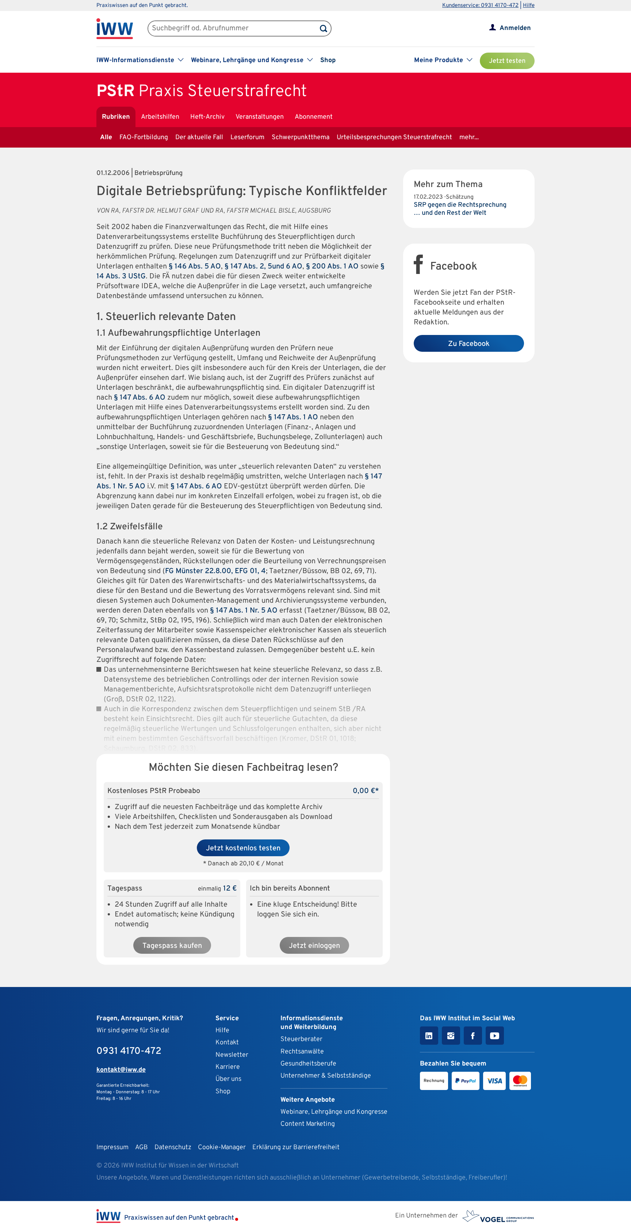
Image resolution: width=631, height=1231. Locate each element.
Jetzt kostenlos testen (243, 848)
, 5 (268, 266)
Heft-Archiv (207, 117)
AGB (141, 1147)
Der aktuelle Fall (199, 137)
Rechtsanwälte (302, 1052)
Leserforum (247, 137)
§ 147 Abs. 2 (244, 266)
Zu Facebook (469, 344)
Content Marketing (307, 1124)
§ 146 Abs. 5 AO (195, 266)
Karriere (227, 1067)
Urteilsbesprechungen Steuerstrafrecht (394, 137)
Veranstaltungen (260, 117)
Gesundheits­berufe (308, 1064)
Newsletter (231, 1055)
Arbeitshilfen (160, 117)
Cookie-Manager (222, 1147)
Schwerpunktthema (300, 137)
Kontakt (227, 1042)
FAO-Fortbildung (143, 137)
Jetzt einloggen (314, 946)
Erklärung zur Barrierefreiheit (296, 1147)
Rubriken (116, 117)
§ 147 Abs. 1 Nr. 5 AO (244, 611)
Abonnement (314, 117)
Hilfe (529, 5)
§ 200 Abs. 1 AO (332, 266)
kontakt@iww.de (121, 1070)
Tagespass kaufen (172, 946)
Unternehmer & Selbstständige (325, 1076)
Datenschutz (172, 1147)
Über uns (228, 1079)
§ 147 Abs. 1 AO (293, 417)
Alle (106, 137)
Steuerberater (301, 1039)
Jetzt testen (507, 61)
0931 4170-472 (128, 1051)
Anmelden (515, 28)
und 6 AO (287, 266)
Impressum (112, 1147)
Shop (328, 60)
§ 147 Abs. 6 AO (139, 398)
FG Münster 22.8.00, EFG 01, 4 (215, 571)
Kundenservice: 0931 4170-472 (480, 5)
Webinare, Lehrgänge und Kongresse (333, 1112)
